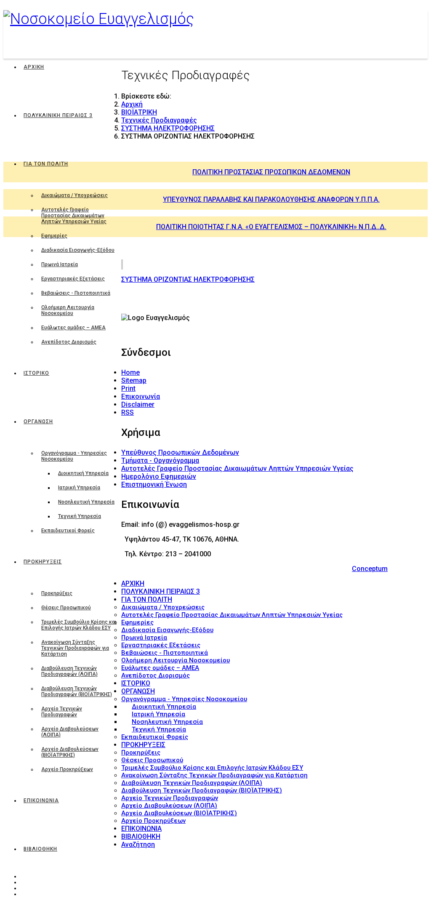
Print (128, 388)
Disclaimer (137, 404)
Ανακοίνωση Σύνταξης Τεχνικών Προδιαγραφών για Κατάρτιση (75, 648)
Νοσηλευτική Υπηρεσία (86, 502)
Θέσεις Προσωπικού (66, 608)
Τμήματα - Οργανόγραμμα (160, 460)
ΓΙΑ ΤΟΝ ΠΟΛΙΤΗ (46, 164)
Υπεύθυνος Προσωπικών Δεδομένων (180, 452)
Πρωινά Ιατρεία (59, 264)
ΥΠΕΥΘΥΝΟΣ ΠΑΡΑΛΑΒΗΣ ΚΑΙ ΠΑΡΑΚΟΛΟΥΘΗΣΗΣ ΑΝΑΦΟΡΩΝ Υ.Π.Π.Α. (271, 199)
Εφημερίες (54, 236)
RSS (127, 412)
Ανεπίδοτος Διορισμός (68, 342)
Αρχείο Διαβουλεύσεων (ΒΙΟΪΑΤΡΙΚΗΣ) (69, 752)
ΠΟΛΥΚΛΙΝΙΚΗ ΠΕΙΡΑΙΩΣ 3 (58, 115)
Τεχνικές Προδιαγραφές (159, 120)
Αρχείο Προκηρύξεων (67, 769)
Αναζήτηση (138, 845)
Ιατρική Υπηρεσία (79, 488)
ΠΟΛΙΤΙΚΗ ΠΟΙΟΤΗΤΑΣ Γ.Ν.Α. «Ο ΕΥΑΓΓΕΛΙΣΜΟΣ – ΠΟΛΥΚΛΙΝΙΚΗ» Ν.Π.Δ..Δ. (271, 227)
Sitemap (133, 380)
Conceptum (370, 569)
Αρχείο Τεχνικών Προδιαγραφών (61, 712)
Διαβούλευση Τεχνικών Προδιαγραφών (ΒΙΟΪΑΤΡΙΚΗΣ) (76, 691)
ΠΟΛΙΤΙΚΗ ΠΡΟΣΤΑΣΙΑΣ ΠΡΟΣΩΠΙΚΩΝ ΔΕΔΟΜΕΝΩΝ (271, 172)
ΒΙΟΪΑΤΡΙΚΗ (139, 112)
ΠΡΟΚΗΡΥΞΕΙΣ (43, 562)
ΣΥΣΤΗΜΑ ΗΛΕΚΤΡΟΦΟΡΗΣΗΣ (168, 128)
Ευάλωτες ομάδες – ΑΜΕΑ (73, 328)
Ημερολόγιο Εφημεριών (158, 476)
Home (130, 372)
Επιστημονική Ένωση (154, 484)
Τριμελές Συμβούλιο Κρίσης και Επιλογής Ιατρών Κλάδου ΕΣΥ (79, 625)
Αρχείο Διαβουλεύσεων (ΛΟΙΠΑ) (69, 732)
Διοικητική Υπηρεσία (83, 473)
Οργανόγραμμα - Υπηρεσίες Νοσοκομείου (74, 456)
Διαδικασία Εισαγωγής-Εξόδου (77, 250)
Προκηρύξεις (56, 593)
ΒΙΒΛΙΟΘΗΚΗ (40, 849)
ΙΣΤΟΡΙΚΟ (36, 373)
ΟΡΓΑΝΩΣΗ (38, 421)
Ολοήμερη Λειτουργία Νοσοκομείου (67, 310)
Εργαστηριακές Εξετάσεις (73, 279)
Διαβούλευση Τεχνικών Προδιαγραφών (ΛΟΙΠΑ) (69, 671)
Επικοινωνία (140, 396)
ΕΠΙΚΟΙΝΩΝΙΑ (41, 800)
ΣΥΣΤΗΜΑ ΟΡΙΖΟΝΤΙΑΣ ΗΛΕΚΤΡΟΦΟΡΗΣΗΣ (188, 279)
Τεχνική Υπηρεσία (79, 516)
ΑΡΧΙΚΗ (34, 67)
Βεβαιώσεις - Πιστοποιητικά (75, 293)
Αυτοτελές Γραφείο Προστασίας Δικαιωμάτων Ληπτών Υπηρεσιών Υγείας (73, 215)
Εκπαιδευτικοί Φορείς (68, 531)
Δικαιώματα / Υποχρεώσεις (74, 195)
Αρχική (132, 104)
